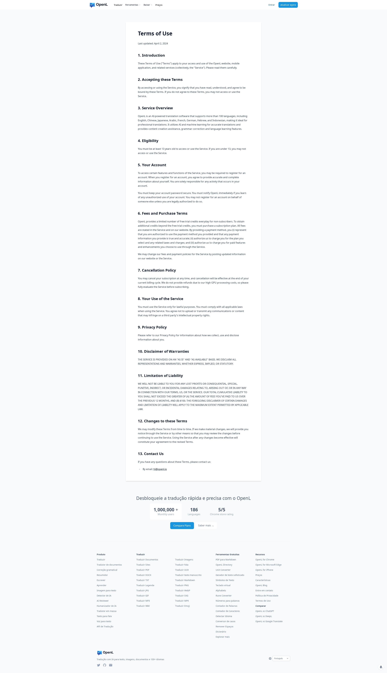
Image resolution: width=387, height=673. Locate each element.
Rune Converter (224, 595)
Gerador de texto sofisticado (230, 575)
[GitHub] (104, 665)
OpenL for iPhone (264, 569)
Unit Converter (223, 569)
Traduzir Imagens (184, 559)
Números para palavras (228, 600)
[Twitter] (98, 665)
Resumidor (102, 575)
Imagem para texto (106, 590)
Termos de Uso (262, 600)
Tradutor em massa (106, 611)
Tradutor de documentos (109, 564)
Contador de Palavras (226, 605)
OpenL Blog (261, 585)
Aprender (101, 585)
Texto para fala (104, 616)
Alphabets (221, 590)
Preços (158, 4)
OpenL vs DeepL (263, 616)
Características (262, 580)
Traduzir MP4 (182, 600)
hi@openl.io (160, 469)
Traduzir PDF (142, 569)
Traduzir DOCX (143, 575)
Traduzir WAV (143, 605)
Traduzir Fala (181, 564)
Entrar (271, 4)
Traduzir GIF (142, 595)
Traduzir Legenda (145, 585)
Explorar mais (223, 636)
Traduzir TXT (142, 580)
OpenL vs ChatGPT (264, 611)
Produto (101, 554)
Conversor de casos (225, 621)
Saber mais (206, 525)
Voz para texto (104, 621)
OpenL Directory (224, 564)
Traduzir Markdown (185, 580)
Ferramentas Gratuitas (227, 554)
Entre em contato (264, 590)
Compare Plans (182, 525)
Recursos (260, 554)
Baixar (147, 4)
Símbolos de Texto (225, 580)
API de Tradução (105, 626)
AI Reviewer (103, 600)
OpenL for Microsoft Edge (268, 564)
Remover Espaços (224, 626)
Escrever (101, 580)
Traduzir (118, 4)
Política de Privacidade (266, 595)
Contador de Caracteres (228, 611)
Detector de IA (104, 595)
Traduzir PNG (182, 585)
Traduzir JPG (142, 590)
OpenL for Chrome (264, 559)
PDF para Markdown (226, 559)
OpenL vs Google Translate (269, 621)
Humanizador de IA (106, 605)
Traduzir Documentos (147, 559)
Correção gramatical (107, 569)
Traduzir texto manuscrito (188, 575)
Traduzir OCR (182, 569)
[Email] (110, 665)
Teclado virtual (223, 585)
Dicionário (221, 631)
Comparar (260, 605)
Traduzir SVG (181, 595)
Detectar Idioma (224, 616)
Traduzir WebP (182, 590)
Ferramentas (131, 4)
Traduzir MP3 (143, 600)
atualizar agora (288, 4)
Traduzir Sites (143, 564)
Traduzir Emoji (182, 605)
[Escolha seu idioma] (270, 658)
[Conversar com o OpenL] (381, 667)
